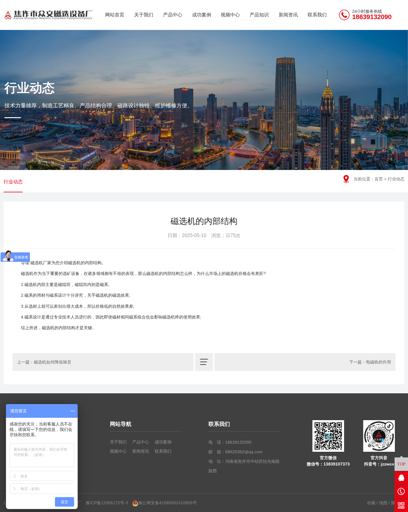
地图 (383, 502)
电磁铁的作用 (378, 362)
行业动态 (13, 181)
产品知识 (259, 14)
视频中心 (230, 14)
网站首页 (114, 14)
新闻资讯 (288, 14)
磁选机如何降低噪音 (52, 362)
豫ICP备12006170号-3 (107, 502)
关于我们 (143, 14)
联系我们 (317, 14)
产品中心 (172, 14)
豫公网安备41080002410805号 (167, 502)
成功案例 (201, 14)
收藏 (371, 502)
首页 (379, 179)
